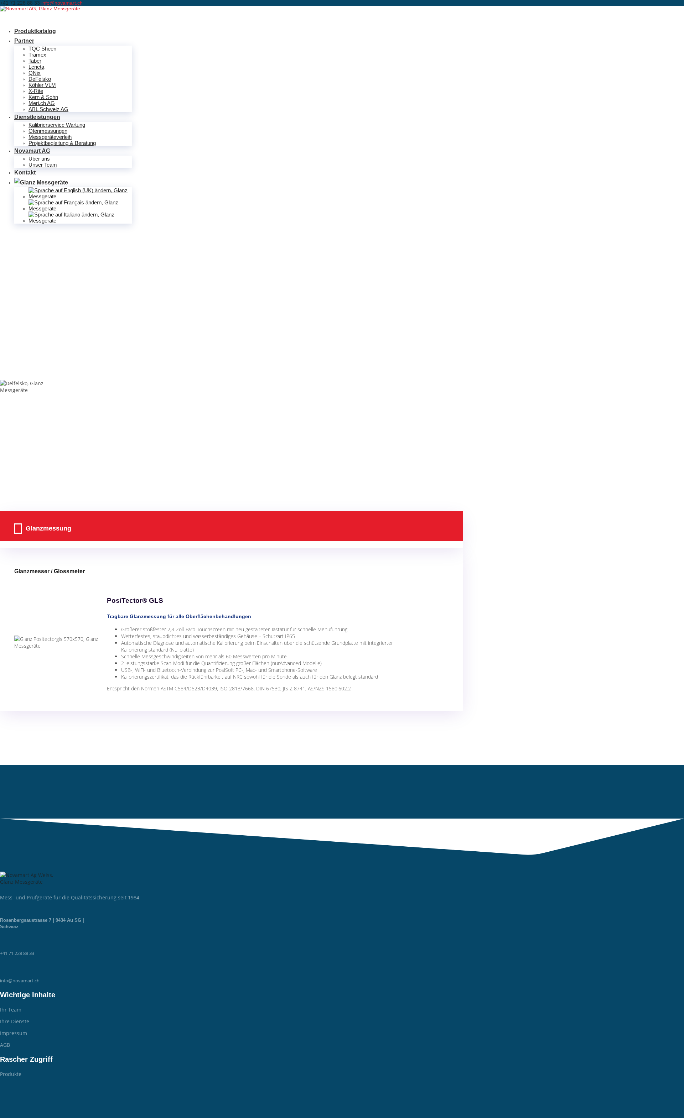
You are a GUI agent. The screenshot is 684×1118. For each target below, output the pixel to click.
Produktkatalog (35, 31)
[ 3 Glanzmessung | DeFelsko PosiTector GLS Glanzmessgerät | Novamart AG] (40, 8)
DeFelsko (39, 79)
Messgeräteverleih (50, 137)
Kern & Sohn (43, 97)
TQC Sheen (42, 49)
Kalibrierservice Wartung (56, 125)
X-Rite (35, 91)
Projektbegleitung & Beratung (62, 143)
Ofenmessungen (47, 131)
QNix (34, 73)
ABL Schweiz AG (48, 109)
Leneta (36, 67)
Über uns (39, 159)
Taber (34, 61)
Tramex (37, 55)
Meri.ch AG (41, 103)
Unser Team (42, 165)
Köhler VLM (42, 85)
